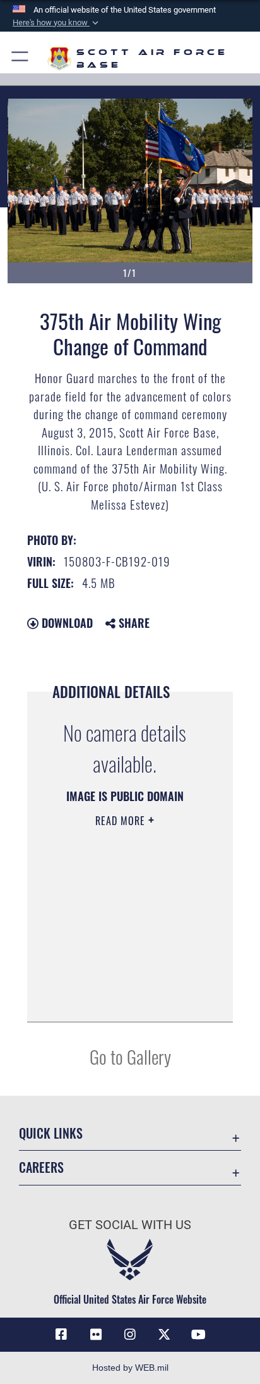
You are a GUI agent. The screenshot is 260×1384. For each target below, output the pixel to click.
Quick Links (51, 1133)
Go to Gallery (130, 1056)
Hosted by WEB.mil (130, 1368)
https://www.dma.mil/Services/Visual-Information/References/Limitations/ (120, 998)
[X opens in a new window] (164, 1334)
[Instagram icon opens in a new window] (130, 1334)
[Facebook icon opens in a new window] (61, 1334)
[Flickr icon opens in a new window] (95, 1334)
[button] (57, 22)
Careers (41, 1167)
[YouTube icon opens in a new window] (198, 1334)
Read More (121, 820)
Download (65, 623)
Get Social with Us (130, 1225)
